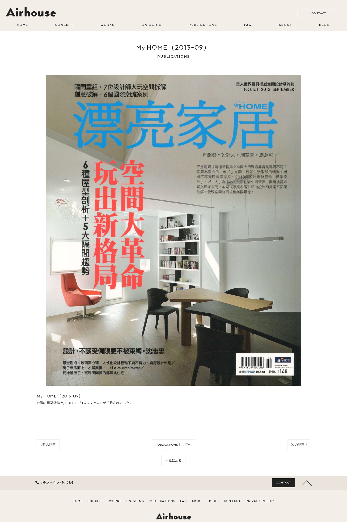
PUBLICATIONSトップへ (173, 445)
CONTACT (318, 13)
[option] (173, 230)
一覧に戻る (173, 460)
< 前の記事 (48, 445)
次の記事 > (299, 445)
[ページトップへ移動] (307, 482)
